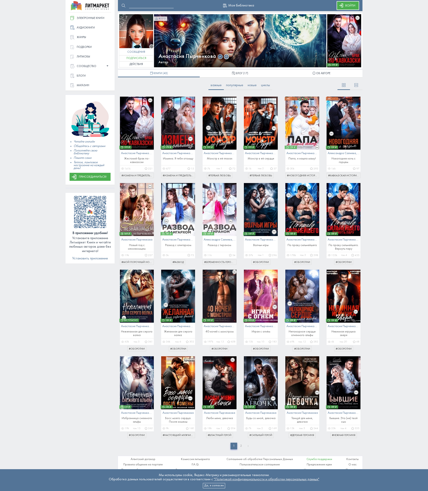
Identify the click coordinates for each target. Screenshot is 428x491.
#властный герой (219, 435)
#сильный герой (260, 435)
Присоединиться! (93, 176)
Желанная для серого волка (178, 333)
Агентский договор (143, 459)
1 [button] (234, 445)
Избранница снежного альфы (137, 420)
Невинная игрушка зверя (343, 333)
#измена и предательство (137, 175)
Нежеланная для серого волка (136, 333)
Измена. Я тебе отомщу (178, 158)
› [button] (248, 445)
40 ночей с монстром (220, 331)
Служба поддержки (319, 459)
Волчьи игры (261, 245)
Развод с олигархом (178, 245)
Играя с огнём (261, 331)
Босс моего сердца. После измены (178, 420)
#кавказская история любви (344, 175)
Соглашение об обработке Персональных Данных (259, 459)
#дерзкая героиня (302, 435)
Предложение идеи (319, 464)
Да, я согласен (214, 485)
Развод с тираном (219, 245)
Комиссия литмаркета (195, 459)
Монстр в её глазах (219, 158)
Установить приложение (90, 258)
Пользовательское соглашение (260, 464)
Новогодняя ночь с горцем (343, 160)
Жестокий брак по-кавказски (137, 160)
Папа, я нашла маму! (302, 158)
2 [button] (241, 445)
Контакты (352, 459)
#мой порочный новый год (137, 262)
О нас (352, 464)
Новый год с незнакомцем (137, 247)
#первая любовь (219, 175)
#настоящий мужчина (178, 435)
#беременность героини (220, 262)
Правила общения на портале (143, 464)
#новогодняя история (303, 175)
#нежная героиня (343, 435)
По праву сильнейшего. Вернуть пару (344, 247)
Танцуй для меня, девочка (302, 420)
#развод (178, 262)
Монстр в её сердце (261, 158)
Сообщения (136, 52)
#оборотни (261, 262)
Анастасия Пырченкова (187, 56)
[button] (90, 66)
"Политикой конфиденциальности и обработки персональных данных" (266, 479)
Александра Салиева (342, 153)
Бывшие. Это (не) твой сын (343, 420)
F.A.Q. (195, 464)
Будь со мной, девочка (261, 418)
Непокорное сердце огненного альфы (302, 333)
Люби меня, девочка (219, 418)
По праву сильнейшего (302, 245)
